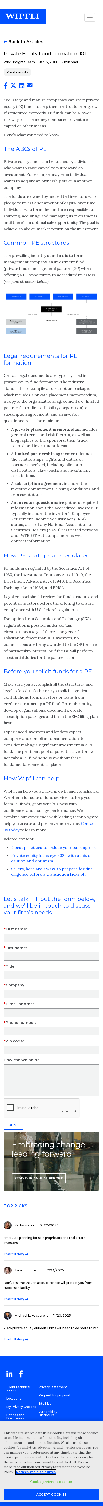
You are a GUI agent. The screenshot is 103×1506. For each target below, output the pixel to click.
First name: (16, 929)
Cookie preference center (51, 1482)
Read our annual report (38, 1178)
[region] (51, 1461)
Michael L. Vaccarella (32, 1315)
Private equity (17, 72)
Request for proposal (54, 1395)
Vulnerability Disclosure (48, 1413)
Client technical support (18, 1388)
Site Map (45, 1403)
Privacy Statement (53, 1387)
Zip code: (15, 1041)
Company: (15, 985)
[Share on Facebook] (6, 86)
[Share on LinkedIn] (21, 86)
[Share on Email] (29, 86)
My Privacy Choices (21, 1407)
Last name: (16, 947)
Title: (10, 966)
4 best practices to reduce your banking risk (53, 847)
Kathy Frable (25, 1225)
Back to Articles (26, 41)
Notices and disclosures (36, 1472)
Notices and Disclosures (15, 1416)
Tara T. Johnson (28, 1270)
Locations (13, 1398)
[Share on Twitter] (13, 86)
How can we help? (21, 1059)
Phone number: (21, 1022)
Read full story (14, 1254)
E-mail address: (20, 1003)
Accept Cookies (51, 1494)
